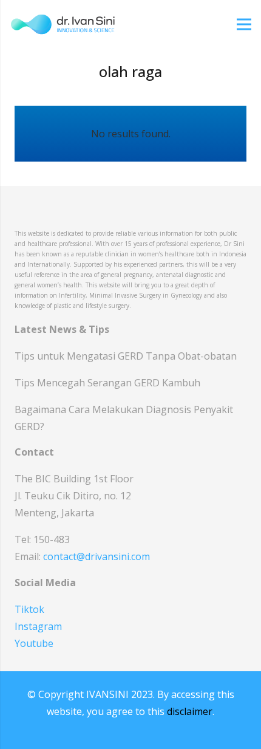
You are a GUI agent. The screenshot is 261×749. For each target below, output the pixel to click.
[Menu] (244, 24)
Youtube (34, 643)
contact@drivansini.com (96, 556)
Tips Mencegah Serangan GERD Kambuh (107, 382)
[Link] (63, 24)
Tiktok (29, 609)
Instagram (38, 626)
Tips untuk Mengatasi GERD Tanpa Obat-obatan (126, 356)
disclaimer (189, 711)
